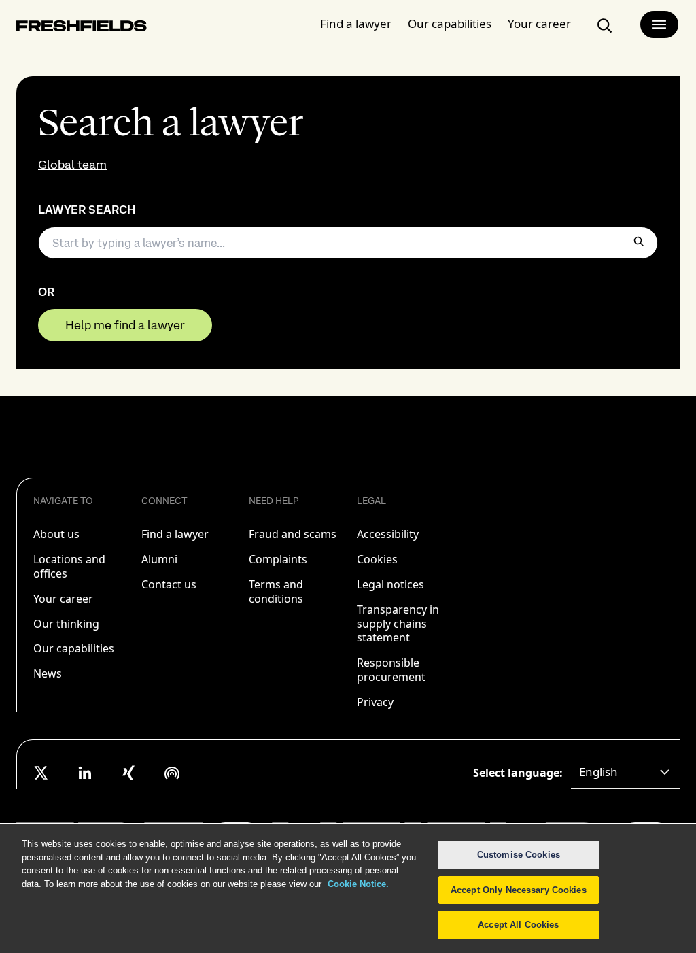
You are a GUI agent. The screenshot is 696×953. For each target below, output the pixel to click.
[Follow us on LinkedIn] (85, 773)
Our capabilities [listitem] (73, 648)
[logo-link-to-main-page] (81, 28)
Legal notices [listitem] (390, 584)
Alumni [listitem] (159, 559)
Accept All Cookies (518, 925)
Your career (539, 23)
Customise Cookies (518, 855)
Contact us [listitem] (168, 584)
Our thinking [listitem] (66, 623)
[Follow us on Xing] (128, 773)
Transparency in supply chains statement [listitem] (398, 624)
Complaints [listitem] (278, 559)
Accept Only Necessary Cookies (519, 890)
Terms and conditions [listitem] (276, 591)
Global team (72, 164)
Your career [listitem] (63, 598)
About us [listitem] (56, 533)
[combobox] (625, 772)
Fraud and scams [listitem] (292, 533)
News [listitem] (47, 673)
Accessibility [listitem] (388, 533)
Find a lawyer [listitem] (175, 533)
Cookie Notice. (357, 884)
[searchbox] (348, 243)
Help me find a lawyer (125, 325)
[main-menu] (659, 24)
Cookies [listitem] (377, 559)
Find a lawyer (356, 23)
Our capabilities (449, 23)
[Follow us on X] (41, 773)
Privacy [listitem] (375, 702)
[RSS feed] (172, 773)
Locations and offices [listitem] (69, 566)
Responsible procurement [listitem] (391, 669)
